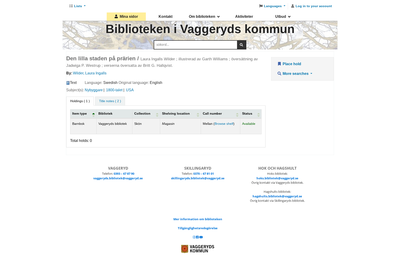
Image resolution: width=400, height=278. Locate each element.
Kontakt (165, 16)
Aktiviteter (244, 16)
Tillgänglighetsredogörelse (198, 228)
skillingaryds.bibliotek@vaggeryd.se (198, 178)
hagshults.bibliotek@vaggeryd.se (277, 196)
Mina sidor (129, 16)
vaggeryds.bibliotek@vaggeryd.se (118, 178)
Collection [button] (142, 113)
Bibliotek (105, 113)
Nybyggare (94, 90)
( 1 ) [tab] (80, 101)
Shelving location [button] (176, 113)
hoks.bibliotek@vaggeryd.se (277, 178)
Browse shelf (224, 123)
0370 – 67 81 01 (203, 173)
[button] (77, 6)
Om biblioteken (202, 16)
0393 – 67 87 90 (124, 173)
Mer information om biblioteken (197, 219)
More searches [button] (295, 74)
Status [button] (247, 113)
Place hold (291, 64)
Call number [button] (212, 113)
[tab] (110, 101)
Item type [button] (79, 113)
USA (130, 90)
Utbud (280, 16)
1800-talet (114, 90)
